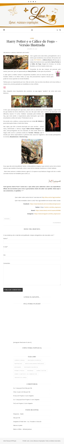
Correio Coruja (19, 360)
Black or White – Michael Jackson (22, 429)
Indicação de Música (34, 360)
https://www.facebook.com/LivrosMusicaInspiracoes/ (45, 204)
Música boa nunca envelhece (34, 363)
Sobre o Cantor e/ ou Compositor (25, 374)
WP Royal (13, 441)
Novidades (7, 218)
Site (4, 255)
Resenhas (30, 370)
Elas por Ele (28, 388)
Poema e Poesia (19, 370)
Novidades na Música (31, 367)
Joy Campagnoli (18, 388)
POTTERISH (37, 60)
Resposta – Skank (18, 414)
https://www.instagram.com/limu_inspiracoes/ (47, 214)
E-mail (5, 247)
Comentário (6, 263)
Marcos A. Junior (17, 425)
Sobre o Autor (41, 370)
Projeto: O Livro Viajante (27, 396)
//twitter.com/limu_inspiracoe (52, 207)
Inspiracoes (18, 363)
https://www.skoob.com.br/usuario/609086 (48, 210)
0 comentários (57, 222)
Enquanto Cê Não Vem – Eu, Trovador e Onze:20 (27, 421)
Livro (32, 38)
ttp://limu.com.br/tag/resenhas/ (51, 197)
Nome (5, 238)
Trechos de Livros (20, 377)
